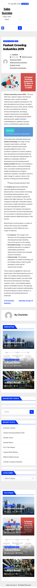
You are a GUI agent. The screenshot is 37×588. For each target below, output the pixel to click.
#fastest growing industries (18, 62)
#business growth (15, 60)
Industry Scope (25, 301)
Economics (8, 339)
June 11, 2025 (10, 511)
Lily (16, 386)
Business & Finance (8, 41)
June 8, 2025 (10, 574)
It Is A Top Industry (9, 447)
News (16, 41)
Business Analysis (10, 359)
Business (7, 379)
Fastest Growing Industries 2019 (13, 433)
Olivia (18, 345)
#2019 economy (27, 57)
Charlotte (15, 55)
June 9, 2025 (10, 553)
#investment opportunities (18, 68)
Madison (18, 366)
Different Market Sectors (11, 457)
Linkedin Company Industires (12, 462)
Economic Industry (14, 342)
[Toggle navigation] (20, 28)
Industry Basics (12, 382)
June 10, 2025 (10, 532)
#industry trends (15, 65)
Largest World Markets (10, 452)
